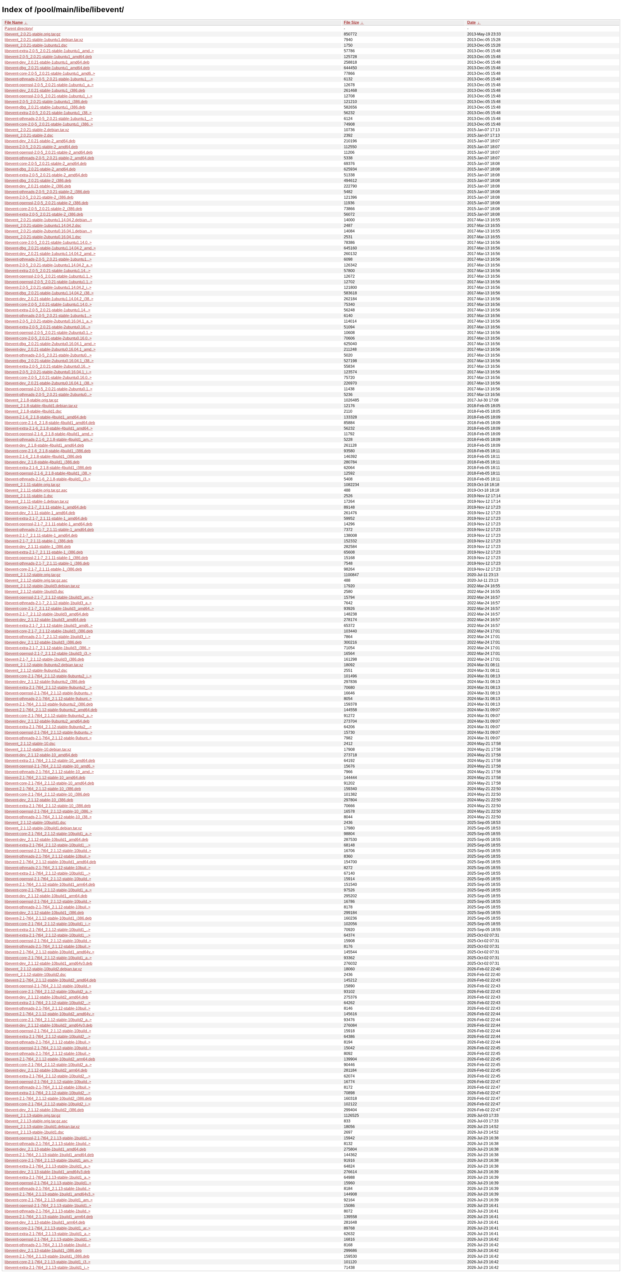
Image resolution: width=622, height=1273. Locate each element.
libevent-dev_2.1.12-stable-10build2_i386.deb (44, 1110)
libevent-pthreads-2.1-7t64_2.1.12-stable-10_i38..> (48, 817)
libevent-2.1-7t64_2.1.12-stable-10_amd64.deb (45, 778)
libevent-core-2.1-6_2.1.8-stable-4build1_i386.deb (48, 451)
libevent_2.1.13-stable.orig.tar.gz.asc (36, 1121)
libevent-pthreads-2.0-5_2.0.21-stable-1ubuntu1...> (48, 259)
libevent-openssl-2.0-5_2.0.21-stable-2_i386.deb (46, 203)
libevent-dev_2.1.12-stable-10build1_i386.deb (44, 913)
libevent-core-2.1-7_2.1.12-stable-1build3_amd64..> (49, 609)
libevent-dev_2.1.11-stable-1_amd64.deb (40, 513)
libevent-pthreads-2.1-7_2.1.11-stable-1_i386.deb (47, 563)
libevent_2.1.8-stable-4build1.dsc (33, 411)
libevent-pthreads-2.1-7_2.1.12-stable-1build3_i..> (47, 637)
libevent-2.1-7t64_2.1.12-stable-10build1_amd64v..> (49, 952)
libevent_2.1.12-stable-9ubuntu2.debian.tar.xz (44, 665)
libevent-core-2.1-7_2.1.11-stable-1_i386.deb (43, 569)
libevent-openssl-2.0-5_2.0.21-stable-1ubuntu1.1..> (48, 276)
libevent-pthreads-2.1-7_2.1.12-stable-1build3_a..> (48, 603)
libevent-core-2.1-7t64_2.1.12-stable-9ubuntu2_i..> (48, 676)
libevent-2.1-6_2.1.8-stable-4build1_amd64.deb (45, 417)
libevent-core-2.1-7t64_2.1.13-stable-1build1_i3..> (47, 1262)
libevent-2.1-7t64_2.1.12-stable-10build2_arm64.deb (50, 1059)
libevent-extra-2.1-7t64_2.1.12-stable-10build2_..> (47, 1003)
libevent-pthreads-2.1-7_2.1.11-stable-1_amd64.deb (49, 530)
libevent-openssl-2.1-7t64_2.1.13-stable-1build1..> (48, 1138)
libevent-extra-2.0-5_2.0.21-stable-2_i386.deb (44, 214)
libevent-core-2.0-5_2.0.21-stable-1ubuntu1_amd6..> (50, 73)
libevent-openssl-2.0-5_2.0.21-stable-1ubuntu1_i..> (48, 96)
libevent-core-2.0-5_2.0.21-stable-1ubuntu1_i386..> (49, 124)
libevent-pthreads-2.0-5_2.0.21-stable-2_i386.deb (47, 192)
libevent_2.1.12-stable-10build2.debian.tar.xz (43, 969)
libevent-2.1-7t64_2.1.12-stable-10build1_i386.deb (48, 918)
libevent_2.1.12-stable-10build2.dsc (35, 975)
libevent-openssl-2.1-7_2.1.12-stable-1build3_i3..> (48, 653)
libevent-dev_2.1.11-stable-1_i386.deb (38, 547)
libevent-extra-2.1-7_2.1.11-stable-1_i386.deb (44, 552)
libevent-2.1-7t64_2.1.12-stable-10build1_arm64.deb (50, 884)
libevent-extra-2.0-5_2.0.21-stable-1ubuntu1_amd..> (49, 51)
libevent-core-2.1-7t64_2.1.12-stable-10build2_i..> (47, 1104)
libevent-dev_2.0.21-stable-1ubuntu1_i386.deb (45, 90)
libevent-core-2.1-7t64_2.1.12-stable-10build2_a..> (48, 992)
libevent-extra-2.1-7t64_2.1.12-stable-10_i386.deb (48, 806)
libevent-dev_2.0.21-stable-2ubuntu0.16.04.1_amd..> (50, 349)
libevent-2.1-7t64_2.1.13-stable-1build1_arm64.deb (49, 1217)
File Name (14, 22)
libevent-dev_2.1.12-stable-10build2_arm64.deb (46, 1070)
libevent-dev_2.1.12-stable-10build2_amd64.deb (46, 997)
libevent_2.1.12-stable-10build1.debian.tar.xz (43, 828)
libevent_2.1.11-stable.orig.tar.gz (32, 485)
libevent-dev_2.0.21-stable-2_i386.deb (38, 186)
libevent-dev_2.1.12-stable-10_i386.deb (39, 800)
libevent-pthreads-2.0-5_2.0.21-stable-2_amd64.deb (49, 158)
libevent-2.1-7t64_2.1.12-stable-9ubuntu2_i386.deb (49, 704)
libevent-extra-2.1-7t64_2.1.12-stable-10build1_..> (47, 845)
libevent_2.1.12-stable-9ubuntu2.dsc (36, 670)
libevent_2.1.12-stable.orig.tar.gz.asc (36, 580)
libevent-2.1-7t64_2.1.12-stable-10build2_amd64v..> (49, 1014)
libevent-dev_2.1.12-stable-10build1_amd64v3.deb (48, 963)
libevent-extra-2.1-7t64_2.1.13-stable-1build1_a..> (47, 1166)
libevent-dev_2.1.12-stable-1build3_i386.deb (43, 642)
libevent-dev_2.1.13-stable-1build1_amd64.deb (45, 1149)
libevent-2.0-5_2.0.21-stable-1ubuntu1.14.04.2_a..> (49, 265)
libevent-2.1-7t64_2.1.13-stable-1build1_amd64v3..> (50, 1194)
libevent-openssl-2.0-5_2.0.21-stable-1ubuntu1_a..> (49, 85)
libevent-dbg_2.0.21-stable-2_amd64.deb (40, 169)
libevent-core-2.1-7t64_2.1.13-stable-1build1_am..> (49, 1160)
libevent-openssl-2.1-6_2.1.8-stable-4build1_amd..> (49, 434)
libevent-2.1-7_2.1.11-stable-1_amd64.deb (41, 535)
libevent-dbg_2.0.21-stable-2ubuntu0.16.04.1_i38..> (49, 361)
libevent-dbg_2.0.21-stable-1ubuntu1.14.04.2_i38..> (49, 293)
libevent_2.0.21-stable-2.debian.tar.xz (37, 130)
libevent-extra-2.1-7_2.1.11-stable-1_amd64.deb (46, 518)
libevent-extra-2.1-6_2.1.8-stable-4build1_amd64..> (49, 428)
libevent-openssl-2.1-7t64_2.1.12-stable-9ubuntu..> (48, 693)
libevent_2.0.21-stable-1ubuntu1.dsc (36, 45)
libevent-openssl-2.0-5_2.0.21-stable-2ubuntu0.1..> (48, 333)
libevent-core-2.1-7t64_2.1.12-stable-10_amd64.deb (49, 783)
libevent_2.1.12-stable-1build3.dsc (34, 592)
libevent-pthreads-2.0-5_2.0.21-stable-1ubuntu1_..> (49, 79)
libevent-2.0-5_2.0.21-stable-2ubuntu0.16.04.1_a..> (49, 321)
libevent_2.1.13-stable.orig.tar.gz (32, 1115)
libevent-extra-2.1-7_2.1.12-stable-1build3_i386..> (47, 648)
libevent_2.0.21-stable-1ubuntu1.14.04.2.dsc (43, 225)
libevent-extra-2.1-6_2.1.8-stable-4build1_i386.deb (48, 468)
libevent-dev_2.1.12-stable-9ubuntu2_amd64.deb (47, 721)
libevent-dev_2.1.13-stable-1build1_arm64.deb (45, 1222)
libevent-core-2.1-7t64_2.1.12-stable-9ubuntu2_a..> (49, 716)
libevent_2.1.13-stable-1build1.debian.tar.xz (42, 1127)
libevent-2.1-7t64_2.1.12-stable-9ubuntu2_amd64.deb (51, 710)
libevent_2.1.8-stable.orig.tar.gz (31, 400)
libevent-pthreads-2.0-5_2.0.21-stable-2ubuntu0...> (48, 355)
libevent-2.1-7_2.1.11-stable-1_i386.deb (39, 541)
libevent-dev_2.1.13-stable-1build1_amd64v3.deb (47, 1172)
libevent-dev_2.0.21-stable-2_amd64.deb (40, 141)
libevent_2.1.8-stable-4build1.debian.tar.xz (41, 406)
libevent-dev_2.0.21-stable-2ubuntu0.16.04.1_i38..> (49, 383)
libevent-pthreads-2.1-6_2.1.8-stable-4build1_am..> (49, 439)
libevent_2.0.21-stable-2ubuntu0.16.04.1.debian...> (48, 231)
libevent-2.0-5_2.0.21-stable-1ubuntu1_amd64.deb (48, 57)
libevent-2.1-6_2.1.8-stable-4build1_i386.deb (43, 456)
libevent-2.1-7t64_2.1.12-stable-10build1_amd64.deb (50, 862)
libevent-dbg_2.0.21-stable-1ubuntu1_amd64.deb (47, 68)
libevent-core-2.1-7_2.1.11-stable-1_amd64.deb (45, 507)
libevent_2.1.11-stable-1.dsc (29, 496)
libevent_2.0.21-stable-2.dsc (29, 135)
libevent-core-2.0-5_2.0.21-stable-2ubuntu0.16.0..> (48, 338)
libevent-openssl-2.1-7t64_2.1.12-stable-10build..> (48, 851)
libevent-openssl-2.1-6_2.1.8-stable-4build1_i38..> (48, 473)
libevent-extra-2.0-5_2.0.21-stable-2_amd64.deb (46, 175)
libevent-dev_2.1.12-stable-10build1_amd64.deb (46, 839)
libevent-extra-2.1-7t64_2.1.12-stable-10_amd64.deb (50, 761)
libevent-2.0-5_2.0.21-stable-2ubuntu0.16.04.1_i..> (48, 372)
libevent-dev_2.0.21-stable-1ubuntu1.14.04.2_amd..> (50, 254)
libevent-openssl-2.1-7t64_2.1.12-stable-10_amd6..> (50, 766)
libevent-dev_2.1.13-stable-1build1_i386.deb (43, 1250)
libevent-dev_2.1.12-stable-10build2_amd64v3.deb (48, 1025)
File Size (351, 22)
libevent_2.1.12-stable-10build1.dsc (35, 822)
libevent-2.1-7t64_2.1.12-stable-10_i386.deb (43, 789)
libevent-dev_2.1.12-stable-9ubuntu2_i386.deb (45, 682)
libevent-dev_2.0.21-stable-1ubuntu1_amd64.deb (47, 62)
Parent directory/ (19, 28)
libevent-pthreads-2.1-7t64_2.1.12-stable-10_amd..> (49, 772)
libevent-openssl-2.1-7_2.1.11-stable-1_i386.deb (46, 558)
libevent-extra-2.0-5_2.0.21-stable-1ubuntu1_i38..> (48, 113)
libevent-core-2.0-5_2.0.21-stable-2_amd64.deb (45, 164)
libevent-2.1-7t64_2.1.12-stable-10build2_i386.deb (48, 1098)
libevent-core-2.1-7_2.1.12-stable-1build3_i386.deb (49, 631)
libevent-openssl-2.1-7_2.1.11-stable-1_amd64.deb (48, 524)
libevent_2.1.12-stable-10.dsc (30, 744)
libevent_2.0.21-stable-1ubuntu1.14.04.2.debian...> (48, 220)
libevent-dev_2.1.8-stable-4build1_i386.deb (42, 462)
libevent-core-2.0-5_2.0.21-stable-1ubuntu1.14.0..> (48, 242)
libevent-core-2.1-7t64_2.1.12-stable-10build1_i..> (47, 924)
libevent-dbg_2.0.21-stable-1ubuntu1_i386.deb (45, 107)
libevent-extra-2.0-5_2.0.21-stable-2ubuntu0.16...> (47, 327)
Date (471, 22)
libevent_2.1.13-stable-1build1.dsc (34, 1132)
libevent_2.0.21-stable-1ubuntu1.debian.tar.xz (44, 40)
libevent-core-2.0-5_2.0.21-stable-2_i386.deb (43, 209)
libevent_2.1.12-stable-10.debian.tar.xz (38, 749)
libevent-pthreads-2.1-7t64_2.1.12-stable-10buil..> (47, 856)
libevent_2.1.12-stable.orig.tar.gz (32, 575)
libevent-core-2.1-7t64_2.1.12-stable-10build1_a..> (48, 834)
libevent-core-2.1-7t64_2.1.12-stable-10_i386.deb (47, 794)
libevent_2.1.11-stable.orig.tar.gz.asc (36, 490)
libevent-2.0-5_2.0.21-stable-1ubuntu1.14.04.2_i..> (48, 287)
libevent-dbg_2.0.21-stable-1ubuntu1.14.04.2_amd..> (50, 248)
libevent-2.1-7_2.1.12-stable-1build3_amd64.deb (46, 614)
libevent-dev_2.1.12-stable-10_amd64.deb (41, 755)
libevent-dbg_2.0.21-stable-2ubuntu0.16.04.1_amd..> (50, 344)
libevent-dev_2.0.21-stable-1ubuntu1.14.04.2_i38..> (49, 299)
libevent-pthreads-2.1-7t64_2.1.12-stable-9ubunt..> (48, 699)
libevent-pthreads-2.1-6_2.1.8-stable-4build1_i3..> (47, 479)
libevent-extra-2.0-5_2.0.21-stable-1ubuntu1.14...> (47, 271)
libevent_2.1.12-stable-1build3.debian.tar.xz (42, 586)
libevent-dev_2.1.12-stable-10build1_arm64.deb (46, 896)
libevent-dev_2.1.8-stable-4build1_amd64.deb (44, 445)
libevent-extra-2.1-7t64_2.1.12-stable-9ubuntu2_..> (48, 687)
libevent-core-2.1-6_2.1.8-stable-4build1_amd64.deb (50, 423)
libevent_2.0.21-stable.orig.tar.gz (32, 34)
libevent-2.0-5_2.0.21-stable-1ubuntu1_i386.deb (46, 102)
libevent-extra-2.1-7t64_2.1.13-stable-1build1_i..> (47, 1267)
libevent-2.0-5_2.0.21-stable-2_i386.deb (39, 197)
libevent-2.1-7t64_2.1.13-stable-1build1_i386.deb (47, 1256)
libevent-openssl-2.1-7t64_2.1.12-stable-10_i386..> (48, 811)
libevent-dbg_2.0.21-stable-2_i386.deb (38, 181)
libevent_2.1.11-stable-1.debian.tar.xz (37, 501)
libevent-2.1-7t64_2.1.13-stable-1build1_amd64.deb (49, 1155)
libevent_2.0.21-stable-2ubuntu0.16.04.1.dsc (43, 237)
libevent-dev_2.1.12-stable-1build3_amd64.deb (45, 620)
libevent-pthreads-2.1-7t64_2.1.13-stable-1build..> (47, 1144)
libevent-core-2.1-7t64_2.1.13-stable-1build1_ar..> (47, 1228)
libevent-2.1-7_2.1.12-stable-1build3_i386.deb (44, 659)
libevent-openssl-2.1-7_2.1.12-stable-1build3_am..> (49, 597)
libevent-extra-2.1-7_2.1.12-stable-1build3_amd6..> (49, 626)
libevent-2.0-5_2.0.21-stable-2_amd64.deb (41, 147)
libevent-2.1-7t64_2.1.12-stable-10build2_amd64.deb (50, 980)
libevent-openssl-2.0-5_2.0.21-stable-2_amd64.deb (49, 152)
